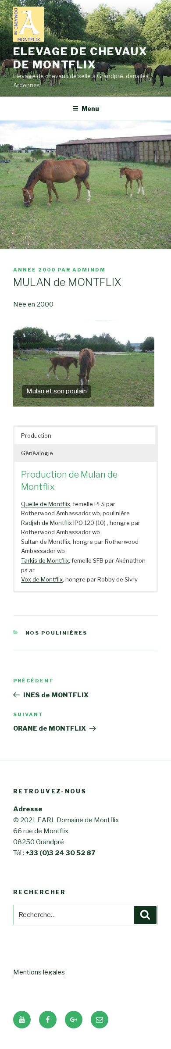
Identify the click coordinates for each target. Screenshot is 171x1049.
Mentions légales (39, 972)
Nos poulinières (56, 633)
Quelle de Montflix (45, 503)
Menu (90, 108)
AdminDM (89, 270)
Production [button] (36, 435)
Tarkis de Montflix (45, 560)
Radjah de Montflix (46, 522)
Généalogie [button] (37, 453)
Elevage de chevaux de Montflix (80, 58)
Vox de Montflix (42, 579)
